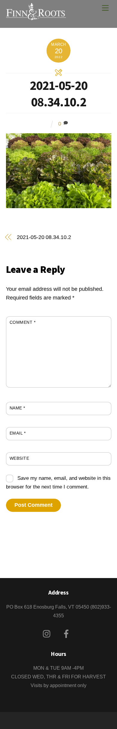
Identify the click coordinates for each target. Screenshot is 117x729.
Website (19, 458)
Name (17, 408)
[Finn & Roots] (36, 16)
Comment (23, 322)
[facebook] (67, 633)
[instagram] (48, 633)
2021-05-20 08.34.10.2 (58, 93)
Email (18, 433)
